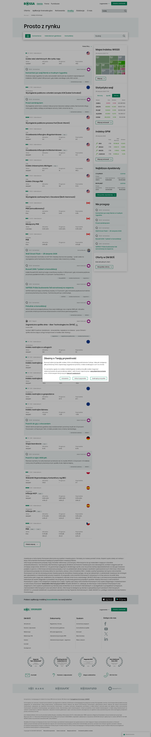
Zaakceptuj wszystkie (98, 378)
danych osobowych (73, 373)
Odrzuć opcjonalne (80, 378)
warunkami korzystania (98, 371)
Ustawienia (65, 378)
